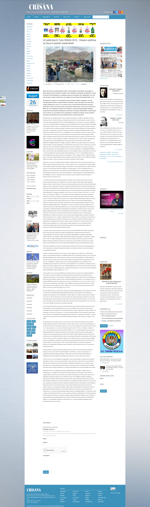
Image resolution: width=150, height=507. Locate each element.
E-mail (101, 384)
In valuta (29, 198)
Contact (76, 17)
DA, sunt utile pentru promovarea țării (112, 318)
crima (28, 332)
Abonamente (46, 17)
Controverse (30, 56)
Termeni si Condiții (115, 493)
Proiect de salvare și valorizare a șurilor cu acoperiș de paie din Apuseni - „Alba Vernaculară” (32, 288)
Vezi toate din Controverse (116, 161)
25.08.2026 (29, 298)
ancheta (29, 327)
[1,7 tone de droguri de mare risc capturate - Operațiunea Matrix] (35, 345)
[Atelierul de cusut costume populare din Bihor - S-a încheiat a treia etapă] (35, 351)
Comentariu (45, 455)
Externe (28, 53)
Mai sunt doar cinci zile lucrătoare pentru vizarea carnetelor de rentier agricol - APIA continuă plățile (32, 165)
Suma (28, 203)
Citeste (120, 115)
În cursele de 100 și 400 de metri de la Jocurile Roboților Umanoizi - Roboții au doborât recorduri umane (33, 265)
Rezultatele (111, 326)
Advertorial (29, 83)
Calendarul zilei (30, 63)
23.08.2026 (29, 304)
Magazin (29, 51)
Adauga (103, 391)
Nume (45, 438)
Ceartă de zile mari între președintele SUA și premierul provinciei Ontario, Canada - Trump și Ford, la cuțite (33, 237)
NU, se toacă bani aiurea (108, 316)
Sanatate (29, 44)
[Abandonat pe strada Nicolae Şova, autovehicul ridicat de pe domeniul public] (35, 357)
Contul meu (86, 17)
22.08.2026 (29, 307)
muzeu (33, 332)
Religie (28, 61)
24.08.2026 (29, 301)
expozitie (29, 335)
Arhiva (36, 17)
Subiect (45, 443)
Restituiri (29, 75)
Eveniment (29, 29)
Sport (28, 48)
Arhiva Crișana (103, 78)
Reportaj (29, 73)
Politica (28, 36)
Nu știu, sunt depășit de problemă (111, 321)
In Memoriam (34, 89)
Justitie (28, 68)
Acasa (28, 17)
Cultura (28, 34)
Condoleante (30, 80)
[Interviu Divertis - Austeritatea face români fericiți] (111, 199)
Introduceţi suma (31, 188)
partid (33, 321)
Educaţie (29, 46)
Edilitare (29, 70)
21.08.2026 (29, 311)
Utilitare (28, 66)
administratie (30, 324)
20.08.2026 (29, 314)
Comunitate (30, 58)
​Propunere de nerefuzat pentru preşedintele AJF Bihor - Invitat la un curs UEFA (114, 367)
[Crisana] (41, 7)
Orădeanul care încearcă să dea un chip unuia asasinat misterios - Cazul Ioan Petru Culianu (33, 129)
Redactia (56, 17)
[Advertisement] (111, 175)
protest (29, 321)
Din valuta (29, 194)
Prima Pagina (30, 78)
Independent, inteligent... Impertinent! (109, 154)
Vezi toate (120, 213)
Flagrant (29, 39)
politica (29, 329)
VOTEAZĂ (103, 326)
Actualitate (29, 26)
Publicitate (66, 17)
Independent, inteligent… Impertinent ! (109, 152)
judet (33, 329)
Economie (29, 41)
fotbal (34, 327)
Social (28, 31)
